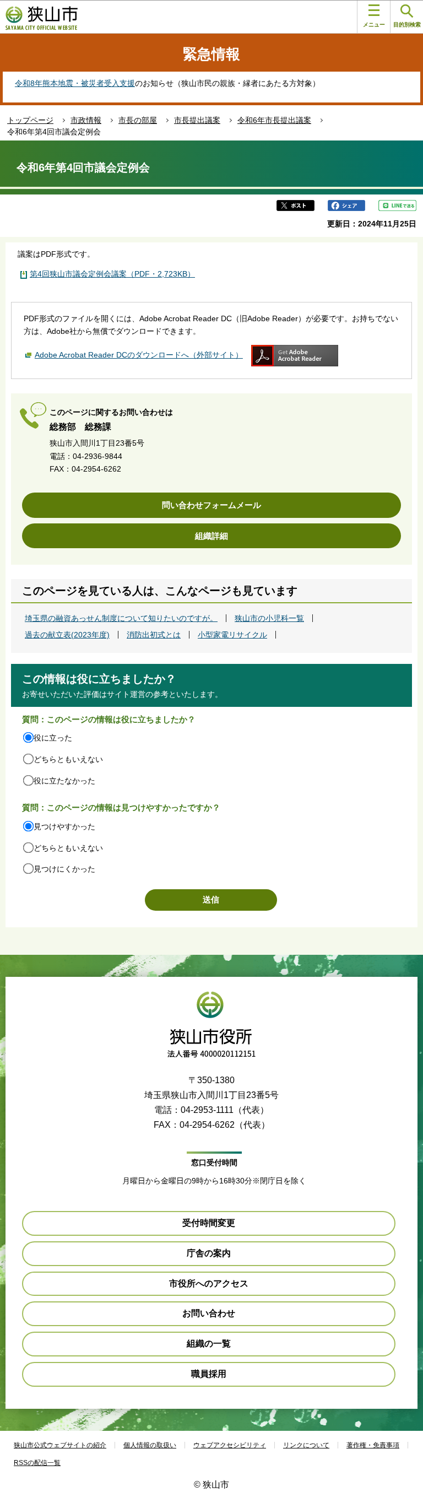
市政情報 (85, 120)
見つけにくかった (64, 868)
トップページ (30, 120)
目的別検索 (407, 24)
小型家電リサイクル (232, 635)
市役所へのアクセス (208, 1283)
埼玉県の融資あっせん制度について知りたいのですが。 (121, 618)
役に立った (53, 737)
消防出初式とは (154, 635)
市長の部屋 (137, 120)
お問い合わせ (208, 1313)
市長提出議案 (197, 120)
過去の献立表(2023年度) (67, 635)
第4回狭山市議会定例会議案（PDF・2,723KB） (112, 273)
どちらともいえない (68, 759)
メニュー (374, 24)
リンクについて (306, 1445)
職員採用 (208, 1373)
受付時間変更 (208, 1223)
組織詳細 (211, 535)
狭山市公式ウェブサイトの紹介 (60, 1445)
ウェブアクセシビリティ (229, 1445)
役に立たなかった (64, 780)
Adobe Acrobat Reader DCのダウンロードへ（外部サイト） (139, 354)
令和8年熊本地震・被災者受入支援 (75, 83)
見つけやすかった (64, 826)
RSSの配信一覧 (37, 1462)
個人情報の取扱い (149, 1445)
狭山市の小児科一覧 (269, 618)
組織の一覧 (209, 1343)
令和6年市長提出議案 (274, 120)
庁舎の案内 (209, 1253)
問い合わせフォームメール (211, 505)
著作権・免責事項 (372, 1445)
